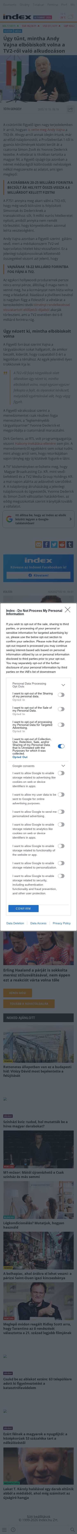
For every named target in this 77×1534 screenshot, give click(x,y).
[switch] (61, 695)
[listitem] (38, 685)
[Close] (69, 611)
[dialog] (38, 767)
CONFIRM (23, 908)
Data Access (38, 923)
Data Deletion (15, 923)
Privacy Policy (62, 923)
